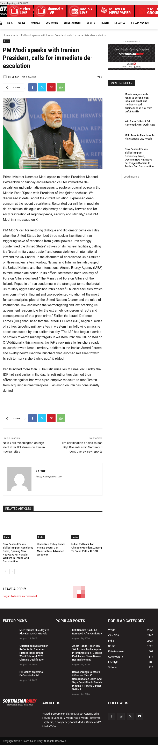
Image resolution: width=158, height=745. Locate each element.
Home (6, 35)
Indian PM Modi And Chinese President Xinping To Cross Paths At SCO (86, 548)
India (16, 35)
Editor (15, 76)
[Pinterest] (51, 87)
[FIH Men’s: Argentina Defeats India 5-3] (10, 674)
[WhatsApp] (61, 87)
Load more (130, 176)
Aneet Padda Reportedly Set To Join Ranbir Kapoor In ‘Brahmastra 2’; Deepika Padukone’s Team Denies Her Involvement (87, 653)
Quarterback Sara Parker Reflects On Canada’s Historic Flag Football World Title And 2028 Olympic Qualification (34, 653)
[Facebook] (32, 87)
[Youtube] (139, 716)
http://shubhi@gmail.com (49, 476)
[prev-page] (5, 571)
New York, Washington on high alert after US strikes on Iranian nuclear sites (24, 447)
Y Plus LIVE (25, 11)
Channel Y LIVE (54, 11)
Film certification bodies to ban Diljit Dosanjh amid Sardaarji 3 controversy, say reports (81, 447)
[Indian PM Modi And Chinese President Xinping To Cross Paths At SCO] (86, 528)
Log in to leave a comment (20, 596)
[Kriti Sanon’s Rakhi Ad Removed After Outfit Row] (115, 124)
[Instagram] (121, 716)
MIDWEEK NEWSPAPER (120, 11)
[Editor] (5, 77)
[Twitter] (42, 87)
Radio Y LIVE (86, 11)
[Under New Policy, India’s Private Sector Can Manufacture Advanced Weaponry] (52, 528)
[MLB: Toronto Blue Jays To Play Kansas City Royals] (115, 138)
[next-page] (12, 571)
